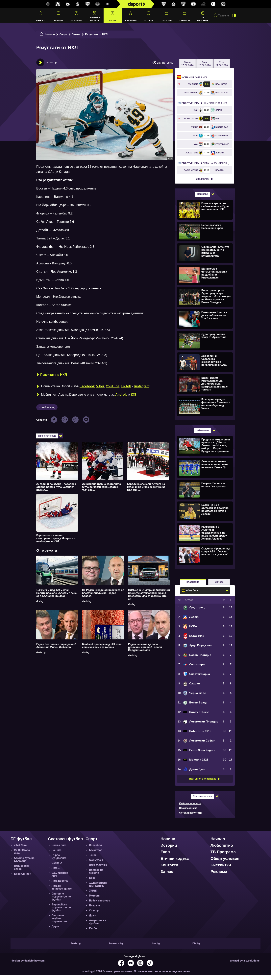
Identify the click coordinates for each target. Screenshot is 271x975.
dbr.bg (39, 601)
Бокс (92, 877)
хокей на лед (47, 407)
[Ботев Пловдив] (98, 4)
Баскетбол (95, 850)
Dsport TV (184, 20)
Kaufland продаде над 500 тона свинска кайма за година (101, 646)
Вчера (187, 64)
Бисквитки (220, 865)
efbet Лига (20, 845)
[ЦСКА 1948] (78, 4)
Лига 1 (56, 867)
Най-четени (202, 430)
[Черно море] (183, 4)
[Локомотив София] (223, 4)
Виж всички (202, 178)
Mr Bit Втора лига (22, 851)
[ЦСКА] (68, 4)
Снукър (94, 910)
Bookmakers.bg (188, 808)
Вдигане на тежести (96, 871)
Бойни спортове (99, 900)
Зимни (76, 34)
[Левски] (58, 4)
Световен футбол (94, 18)
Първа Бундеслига (59, 856)
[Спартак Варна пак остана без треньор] (204, 489)
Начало (40, 20)
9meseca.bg (116, 943)
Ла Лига (194, 77)
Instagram (141, 386)
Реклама (218, 871)
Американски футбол (97, 922)
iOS (133, 394)
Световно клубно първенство (59, 918)
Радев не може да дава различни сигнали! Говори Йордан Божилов (145, 647)
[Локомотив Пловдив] (213, 4)
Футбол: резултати (190, 812)
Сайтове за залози (190, 803)
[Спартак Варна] (164, 4)
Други (55, 926)
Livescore (166, 20)
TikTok (126, 386)
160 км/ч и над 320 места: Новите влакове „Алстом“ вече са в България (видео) (56, 592)
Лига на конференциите (207, 163)
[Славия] (174, 4)
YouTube (112, 386)
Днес (204, 64)
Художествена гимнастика (98, 884)
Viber (100, 386)
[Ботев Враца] (193, 4)
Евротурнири (22, 873)
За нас (166, 871)
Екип (165, 852)
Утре (221, 64)
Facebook (87, 386)
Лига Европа (60, 880)
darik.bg (86, 601)
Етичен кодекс (174, 858)
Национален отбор (22, 867)
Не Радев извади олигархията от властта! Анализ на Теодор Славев (103, 592)
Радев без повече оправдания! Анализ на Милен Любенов (56, 646)
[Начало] (41, 34)
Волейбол (95, 845)
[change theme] (234, 15)
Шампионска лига (204, 103)
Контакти (169, 865)
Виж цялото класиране (202, 778)
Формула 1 (96, 859)
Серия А (57, 862)
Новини (58, 20)
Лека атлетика (98, 864)
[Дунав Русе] (203, 4)
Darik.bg (76, 943)
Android (121, 394)
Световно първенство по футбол (61, 896)
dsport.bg (51, 62)
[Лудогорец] (48, 4)
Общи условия (224, 858)
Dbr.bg (196, 943)
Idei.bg (156, 943)
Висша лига (59, 845)
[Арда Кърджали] (88, 4)
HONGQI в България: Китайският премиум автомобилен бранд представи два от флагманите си (149, 594)
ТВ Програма (202, 18)
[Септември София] (107, 4)
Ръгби (93, 928)
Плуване (94, 905)
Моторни (94, 895)
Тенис (92, 854)
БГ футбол (76, 20)
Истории (148, 20)
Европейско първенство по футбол (61, 907)
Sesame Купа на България (24, 859)
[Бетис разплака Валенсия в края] (204, 231)
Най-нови (202, 194)
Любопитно (130, 20)
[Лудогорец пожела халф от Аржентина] (204, 340)
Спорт (112, 20)
